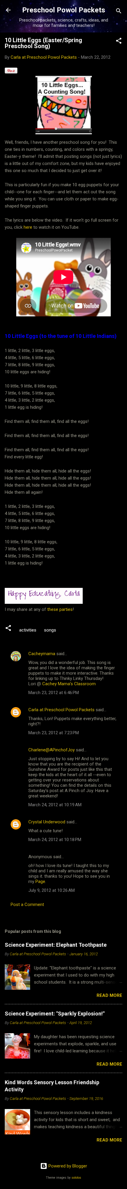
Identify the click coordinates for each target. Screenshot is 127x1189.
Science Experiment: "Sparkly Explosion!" (55, 1013)
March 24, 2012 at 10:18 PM (54, 839)
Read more (109, 995)
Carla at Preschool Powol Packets (61, 709)
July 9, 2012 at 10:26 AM (51, 890)
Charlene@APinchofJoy (51, 750)
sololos (76, 1178)
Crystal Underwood (46, 822)
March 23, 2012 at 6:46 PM (53, 692)
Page (40, 881)
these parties (59, 609)
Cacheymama (41, 653)
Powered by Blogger (67, 1166)
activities (27, 630)
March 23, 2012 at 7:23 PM (53, 732)
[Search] (118, 12)
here (28, 227)
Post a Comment (27, 904)
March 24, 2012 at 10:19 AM (55, 804)
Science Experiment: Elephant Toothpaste (56, 945)
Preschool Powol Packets (63, 10)
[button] (118, 41)
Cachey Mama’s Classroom (69, 683)
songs (50, 630)
